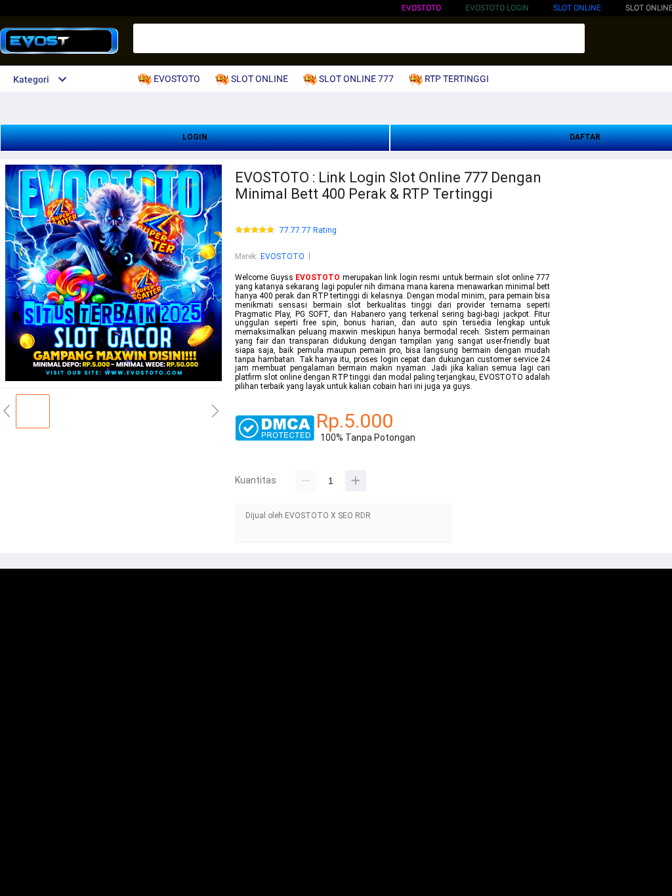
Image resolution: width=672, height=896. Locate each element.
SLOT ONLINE (577, 7)
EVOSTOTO (421, 7)
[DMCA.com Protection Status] (274, 438)
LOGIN (194, 137)
